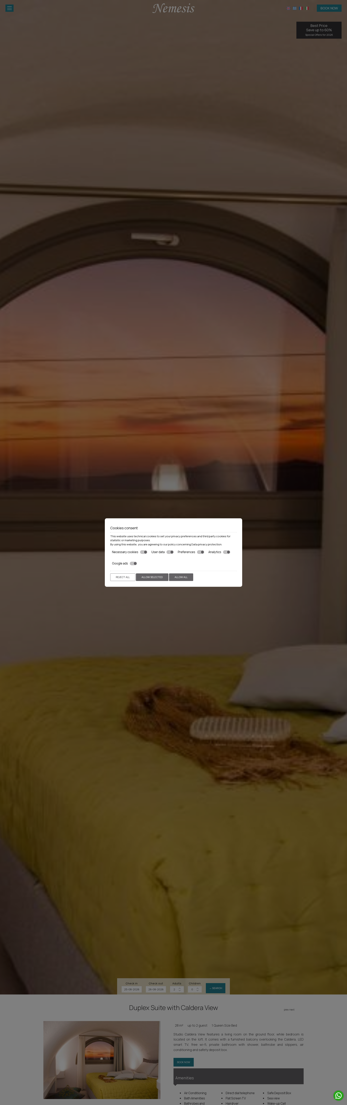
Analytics (214, 552)
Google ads (120, 563)
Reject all (123, 577)
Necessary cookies (125, 552)
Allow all (181, 577)
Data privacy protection (206, 544)
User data (158, 552)
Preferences (186, 552)
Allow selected (152, 577)
